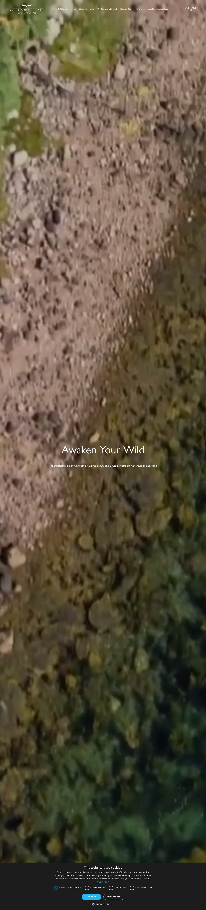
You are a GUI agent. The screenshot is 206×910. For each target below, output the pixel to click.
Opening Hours (86, 8)
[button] (103, 904)
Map (74, 8)
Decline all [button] (113, 896)
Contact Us (190, 8)
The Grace (139, 8)
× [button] (202, 866)
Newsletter (125, 8)
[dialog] (103, 886)
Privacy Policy (103, 882)
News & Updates (60, 8)
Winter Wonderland (107, 8)
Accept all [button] (91, 896)
